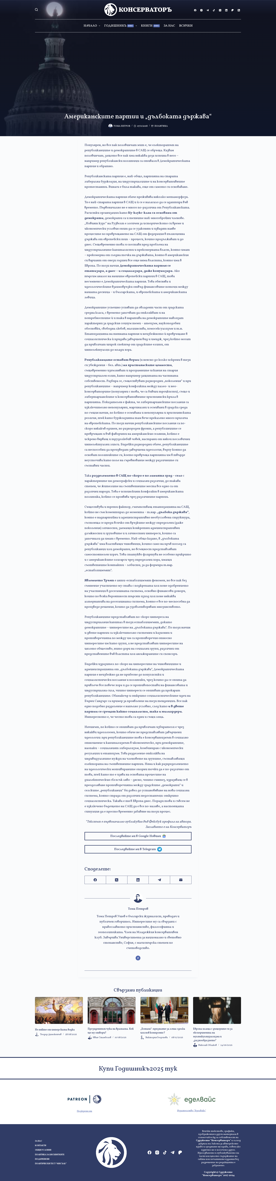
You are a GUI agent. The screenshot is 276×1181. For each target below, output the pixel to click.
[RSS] (239, 10)
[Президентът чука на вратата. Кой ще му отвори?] (112, 1010)
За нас (169, 26)
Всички (186, 26)
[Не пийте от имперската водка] (59, 1010)
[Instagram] (201, 10)
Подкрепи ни (84, 1111)
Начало (90, 26)
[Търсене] (36, 9)
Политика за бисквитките (49, 1155)
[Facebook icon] (138, 958)
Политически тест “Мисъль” (50, 1164)
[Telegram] (208, 10)
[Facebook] (195, 10)
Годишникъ (118, 26)
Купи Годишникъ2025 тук (138, 1069)
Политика (161, 126)
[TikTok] (214, 10)
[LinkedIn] (226, 10)
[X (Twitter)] (220, 10)
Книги (150, 26)
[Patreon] (232, 10)
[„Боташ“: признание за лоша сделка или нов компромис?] (164, 1010)
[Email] (181, 880)
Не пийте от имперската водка (55, 1030)
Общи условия (43, 1150)
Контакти (40, 1145)
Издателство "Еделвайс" (191, 1110)
